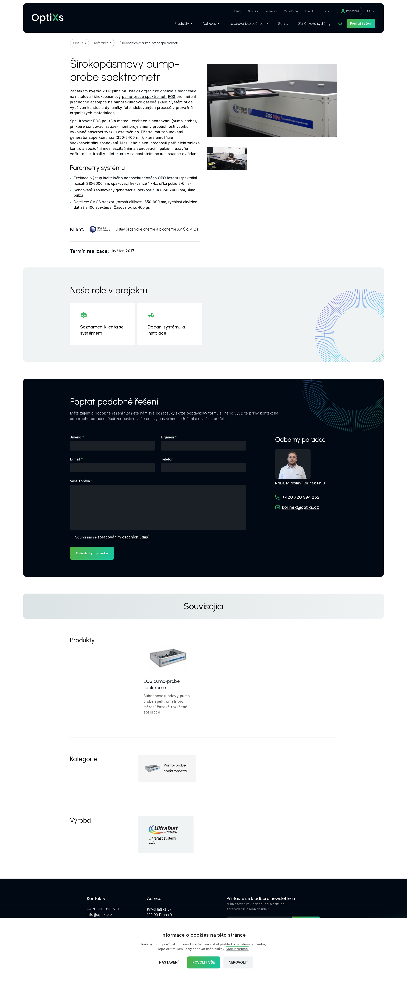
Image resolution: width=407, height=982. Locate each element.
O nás (237, 11)
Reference (271, 11)
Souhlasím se (112, 537)
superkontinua (146, 190)
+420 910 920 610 (103, 909)
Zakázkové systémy (314, 23)
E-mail (75, 459)
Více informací (237, 949)
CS (369, 11)
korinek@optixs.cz (300, 507)
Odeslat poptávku (92, 553)
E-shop (326, 11)
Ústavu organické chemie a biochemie (162, 91)
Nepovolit (238, 962)
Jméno (75, 437)
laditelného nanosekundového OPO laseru (140, 178)
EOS (172, 97)
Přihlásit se (352, 11)
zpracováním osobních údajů (123, 537)
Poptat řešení (361, 23)
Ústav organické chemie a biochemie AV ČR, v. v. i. (157, 229)
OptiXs (78, 43)
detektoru (117, 154)
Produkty (182, 23)
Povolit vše (203, 962)
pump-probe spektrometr (144, 97)
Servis (283, 23)
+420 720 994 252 (300, 497)
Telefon (167, 459)
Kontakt (310, 11)
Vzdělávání (291, 11)
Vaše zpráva (80, 481)
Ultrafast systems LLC (163, 840)
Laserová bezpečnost (247, 23)
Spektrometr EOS (85, 121)
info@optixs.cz (99, 914)
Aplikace (209, 23)
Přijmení (167, 437)
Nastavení (168, 962)
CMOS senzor (102, 202)
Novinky (253, 11)
